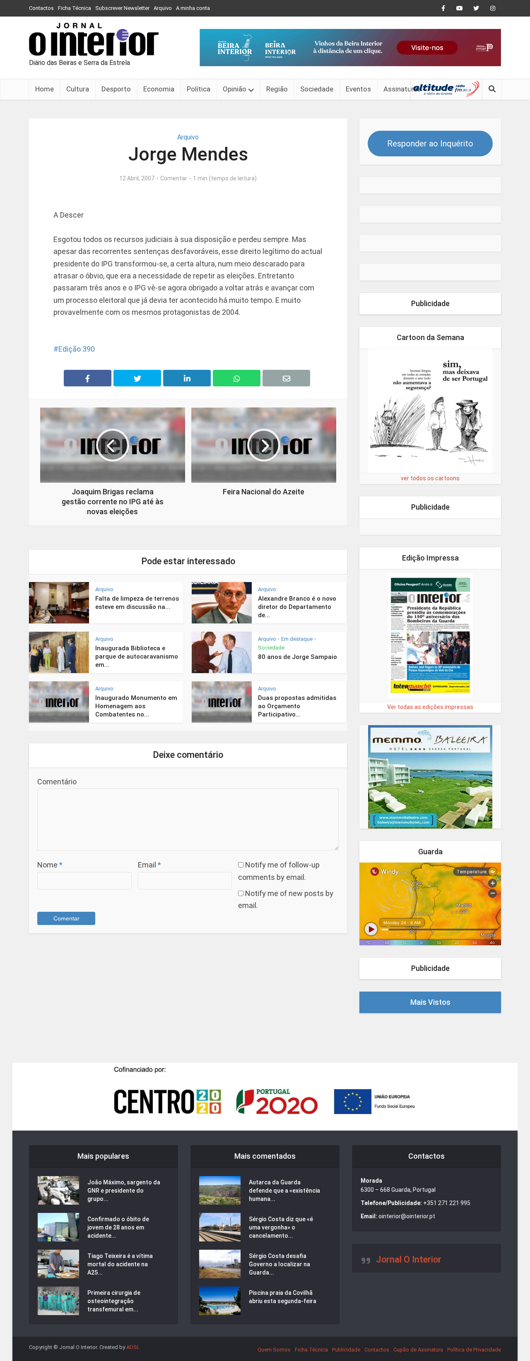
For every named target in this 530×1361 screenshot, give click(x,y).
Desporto (116, 89)
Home (44, 89)
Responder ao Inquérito (430, 144)
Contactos (41, 8)
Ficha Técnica (74, 8)
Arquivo (163, 8)
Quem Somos (274, 1350)
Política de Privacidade (474, 1350)
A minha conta (193, 8)
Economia (158, 89)
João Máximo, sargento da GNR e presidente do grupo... (123, 1190)
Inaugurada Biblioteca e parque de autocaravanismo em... (136, 657)
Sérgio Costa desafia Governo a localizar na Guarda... (279, 1264)
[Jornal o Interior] (94, 39)
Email (149, 864)
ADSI (132, 1347)
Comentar (173, 178)
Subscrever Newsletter (122, 8)
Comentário (57, 781)
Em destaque (297, 639)
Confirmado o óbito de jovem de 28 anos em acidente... (118, 1227)
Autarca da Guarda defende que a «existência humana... (284, 1190)
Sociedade (316, 89)
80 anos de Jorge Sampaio (297, 657)
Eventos (358, 89)
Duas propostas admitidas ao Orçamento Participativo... (297, 706)
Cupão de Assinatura (418, 1350)
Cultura (77, 89)
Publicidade (346, 1350)
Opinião (234, 89)
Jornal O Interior (408, 1259)
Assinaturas (402, 89)
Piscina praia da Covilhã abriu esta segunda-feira (282, 1296)
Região (277, 89)
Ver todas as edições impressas (430, 707)
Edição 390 (76, 349)
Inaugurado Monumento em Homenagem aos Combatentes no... (136, 706)
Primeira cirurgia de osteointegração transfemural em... (113, 1301)
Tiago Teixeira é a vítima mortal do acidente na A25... (120, 1264)
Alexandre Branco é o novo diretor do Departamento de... (297, 607)
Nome (50, 864)
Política (198, 89)
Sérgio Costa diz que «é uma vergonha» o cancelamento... (281, 1227)
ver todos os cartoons (430, 478)
